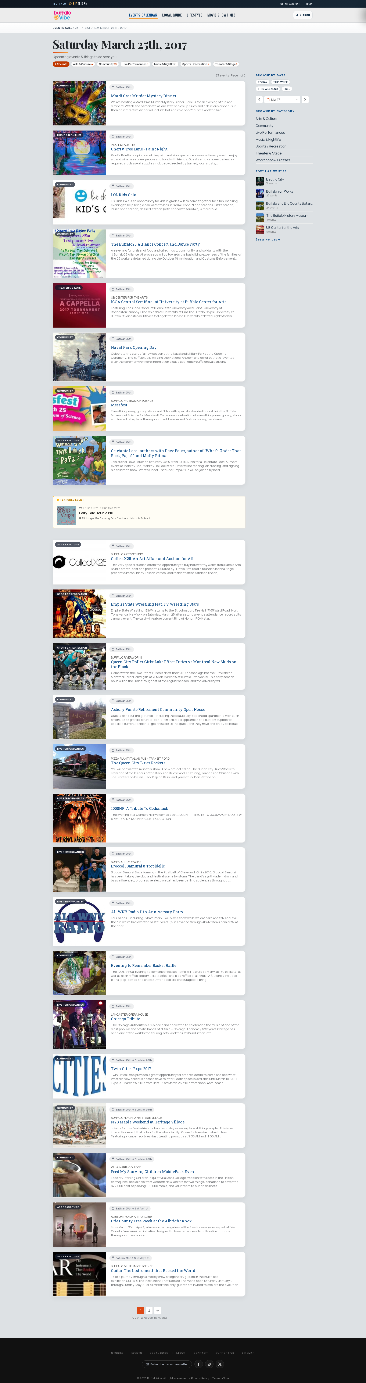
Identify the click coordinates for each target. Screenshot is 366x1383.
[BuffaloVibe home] (62, 15)
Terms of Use (220, 1378)
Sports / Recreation (195, 64)
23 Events (61, 64)
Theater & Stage (226, 64)
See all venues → (268, 239)
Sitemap (248, 1352)
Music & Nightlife (165, 64)
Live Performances (135, 64)
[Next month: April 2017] (305, 99)
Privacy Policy (200, 1378)
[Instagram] (209, 1364)
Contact (201, 1352)
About (181, 1352)
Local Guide (172, 15)
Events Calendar (143, 15)
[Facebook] (198, 1364)
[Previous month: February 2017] (259, 99)
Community (108, 64)
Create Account (290, 4)
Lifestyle (194, 15)
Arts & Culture (83, 64)
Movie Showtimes (221, 15)
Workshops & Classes (273, 160)
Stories (117, 1352)
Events (137, 1352)
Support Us (225, 1352)
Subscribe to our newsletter (169, 1364)
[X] (220, 1364)
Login (309, 4)
